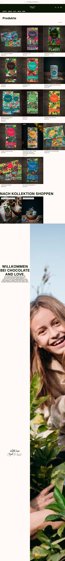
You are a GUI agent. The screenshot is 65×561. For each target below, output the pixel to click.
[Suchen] (55, 7)
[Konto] (58, 7)
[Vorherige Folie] (1, 2)
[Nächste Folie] (63, 2)
